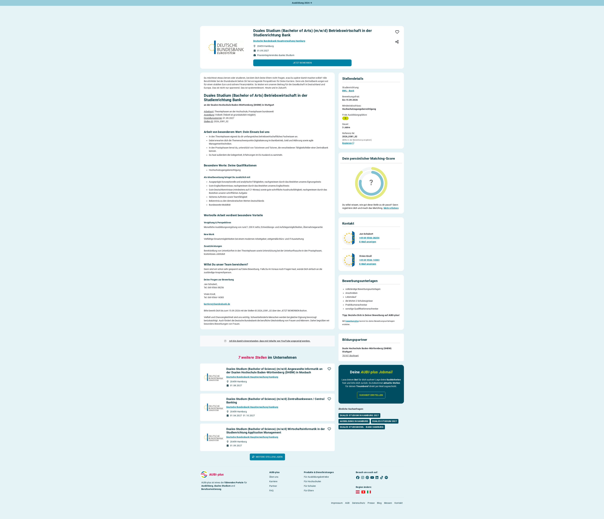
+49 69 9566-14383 (369, 260)
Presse (371, 503)
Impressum (337, 503)
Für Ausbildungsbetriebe (316, 477)
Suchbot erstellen (371, 395)
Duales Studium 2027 (384, 421)
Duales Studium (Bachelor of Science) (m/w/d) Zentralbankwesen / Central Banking (275, 400)
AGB (347, 503)
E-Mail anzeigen (367, 241)
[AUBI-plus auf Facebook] (358, 477)
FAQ (271, 490)
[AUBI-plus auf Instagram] (363, 477)
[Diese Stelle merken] (397, 32)
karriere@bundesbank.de (217, 304)
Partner (273, 486)
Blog (379, 503)
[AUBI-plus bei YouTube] (372, 477)
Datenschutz (358, 503)
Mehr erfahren (391, 208)
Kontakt (398, 503)
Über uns (273, 477)
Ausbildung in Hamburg (354, 421)
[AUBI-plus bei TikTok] (382, 477)
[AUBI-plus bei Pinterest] (367, 477)
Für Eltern (309, 490)
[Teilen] (397, 42)
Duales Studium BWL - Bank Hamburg (361, 427)
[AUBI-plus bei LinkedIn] (377, 477)
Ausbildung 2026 (301, 3)
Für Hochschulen (312, 481)
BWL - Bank (348, 90)
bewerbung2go (352, 321)
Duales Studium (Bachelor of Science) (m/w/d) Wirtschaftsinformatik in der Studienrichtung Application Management (275, 430)
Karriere (273, 481)
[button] (302, 62)
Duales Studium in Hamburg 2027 (359, 415)
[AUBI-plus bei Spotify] (386, 477)
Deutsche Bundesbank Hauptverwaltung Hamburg (279, 41)
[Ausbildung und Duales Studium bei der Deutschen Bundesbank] (226, 47)
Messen (388, 503)
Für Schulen (310, 486)
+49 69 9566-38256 (369, 238)
